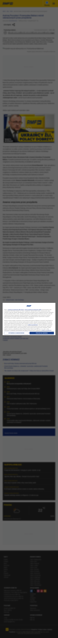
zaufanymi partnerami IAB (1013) (16, 309)
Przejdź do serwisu (42, 333)
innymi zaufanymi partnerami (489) (33, 309)
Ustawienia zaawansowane (16, 333)
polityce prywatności (33, 324)
